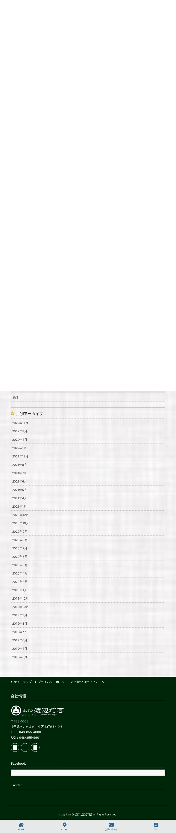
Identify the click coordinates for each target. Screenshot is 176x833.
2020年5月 (19, 565)
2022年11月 (20, 423)
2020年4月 (19, 573)
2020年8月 (19, 540)
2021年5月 (19, 490)
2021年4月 (19, 498)
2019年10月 (20, 607)
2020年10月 (20, 523)
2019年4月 (19, 648)
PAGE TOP (168, 814)
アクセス (65, 829)
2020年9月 (19, 531)
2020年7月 (19, 548)
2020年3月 (19, 581)
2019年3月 (19, 657)
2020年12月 (20, 515)
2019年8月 (19, 623)
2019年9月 (19, 615)
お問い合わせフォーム (89, 682)
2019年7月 (19, 632)
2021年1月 (19, 506)
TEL (156, 829)
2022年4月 (19, 439)
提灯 (15, 397)
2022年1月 (19, 448)
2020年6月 (19, 556)
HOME (21, 829)
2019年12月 (20, 598)
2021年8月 (19, 464)
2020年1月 (19, 590)
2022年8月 (19, 431)
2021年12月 (20, 456)
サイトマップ (23, 682)
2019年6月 (19, 640)
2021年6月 (19, 481)
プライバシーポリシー (53, 682)
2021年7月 (19, 473)
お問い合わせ (111, 829)
